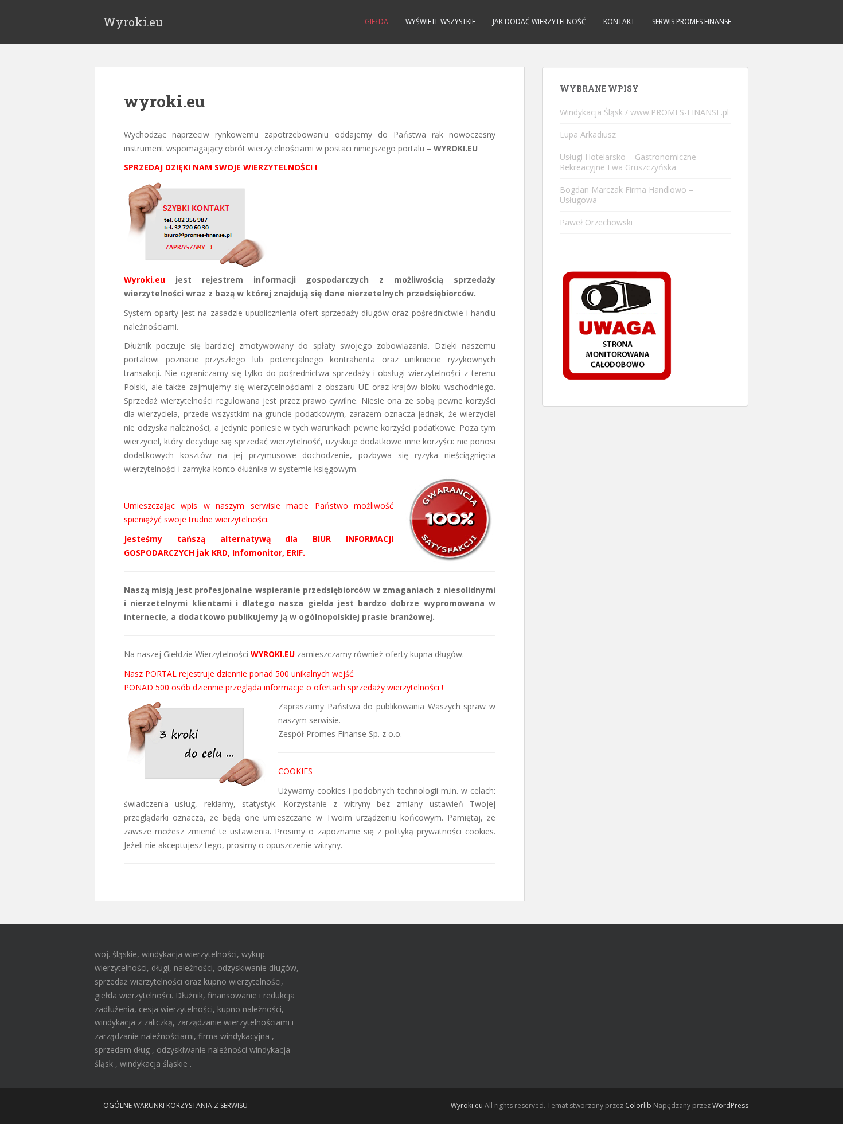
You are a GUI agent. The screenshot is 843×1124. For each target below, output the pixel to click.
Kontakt (619, 21)
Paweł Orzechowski (596, 222)
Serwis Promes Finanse (691, 21)
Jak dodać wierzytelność (539, 21)
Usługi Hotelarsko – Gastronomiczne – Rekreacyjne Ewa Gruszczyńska (631, 162)
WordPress (730, 1105)
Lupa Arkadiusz (588, 134)
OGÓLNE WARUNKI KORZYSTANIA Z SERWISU (175, 1105)
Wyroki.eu (133, 21)
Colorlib (638, 1105)
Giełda (376, 21)
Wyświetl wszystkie (440, 21)
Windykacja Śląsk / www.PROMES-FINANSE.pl (644, 112)
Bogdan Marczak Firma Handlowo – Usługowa (626, 194)
